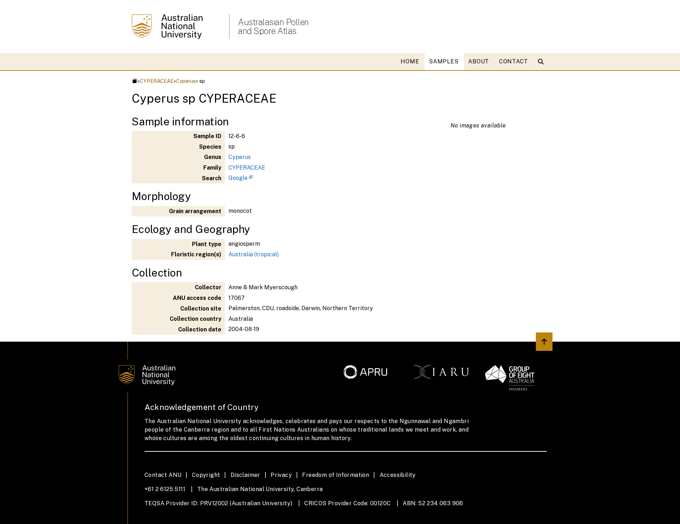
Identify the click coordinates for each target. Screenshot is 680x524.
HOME (410, 61)
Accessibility (398, 475)
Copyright (206, 475)
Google (238, 178)
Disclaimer (245, 475)
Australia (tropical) (253, 254)
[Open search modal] (542, 61)
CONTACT (513, 61)
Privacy (281, 475)
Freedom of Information (335, 475)
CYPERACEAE (157, 81)
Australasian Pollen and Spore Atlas (273, 26)
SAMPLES (443, 61)
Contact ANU (162, 475)
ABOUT (478, 61)
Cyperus (186, 81)
